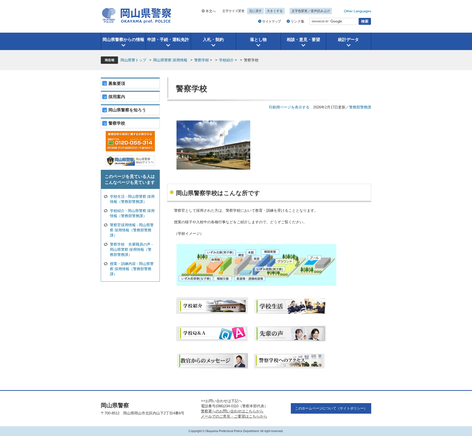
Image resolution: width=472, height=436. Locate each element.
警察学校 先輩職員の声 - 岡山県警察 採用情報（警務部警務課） (131, 249)
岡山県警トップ (133, 60)
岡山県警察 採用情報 (170, 60)
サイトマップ (271, 21)
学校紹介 (226, 60)
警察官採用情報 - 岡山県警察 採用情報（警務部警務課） (132, 230)
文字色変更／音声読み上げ (311, 11)
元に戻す (255, 11)
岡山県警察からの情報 (123, 40)
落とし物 (258, 40)
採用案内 (116, 96)
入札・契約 (213, 40)
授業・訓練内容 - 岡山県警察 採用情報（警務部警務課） (132, 269)
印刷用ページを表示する (289, 107)
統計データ (348, 40)
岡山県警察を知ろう (127, 110)
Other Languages (357, 11)
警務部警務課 (360, 107)
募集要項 (116, 83)
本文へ (211, 11)
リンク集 (297, 21)
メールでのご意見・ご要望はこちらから (234, 416)
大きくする (275, 11)
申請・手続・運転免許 (168, 40)
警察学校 (201, 60)
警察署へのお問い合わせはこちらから (232, 411)
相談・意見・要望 (303, 40)
